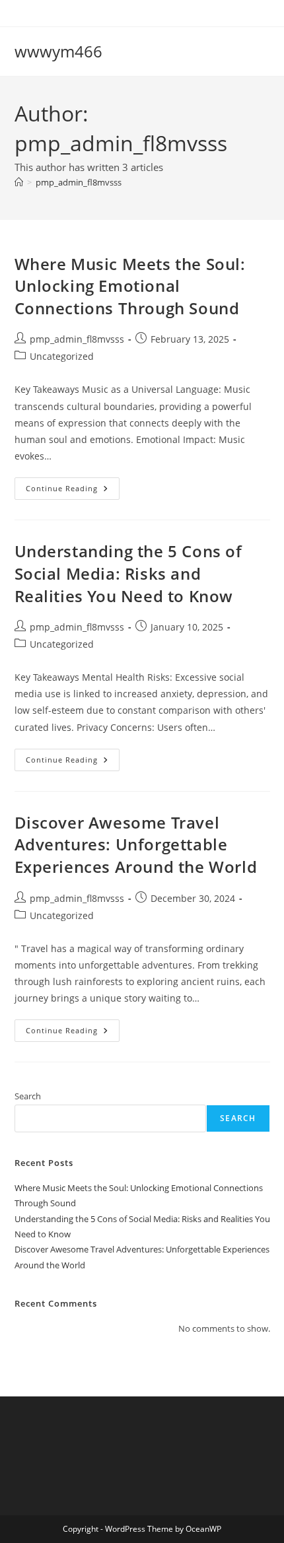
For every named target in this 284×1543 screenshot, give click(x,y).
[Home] (19, 182)
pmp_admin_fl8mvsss (79, 182)
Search (28, 1096)
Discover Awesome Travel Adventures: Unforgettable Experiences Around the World (136, 844)
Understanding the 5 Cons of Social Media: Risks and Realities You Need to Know (128, 573)
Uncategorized (62, 356)
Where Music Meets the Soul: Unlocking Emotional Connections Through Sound (130, 286)
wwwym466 (58, 51)
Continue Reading (73, 491)
